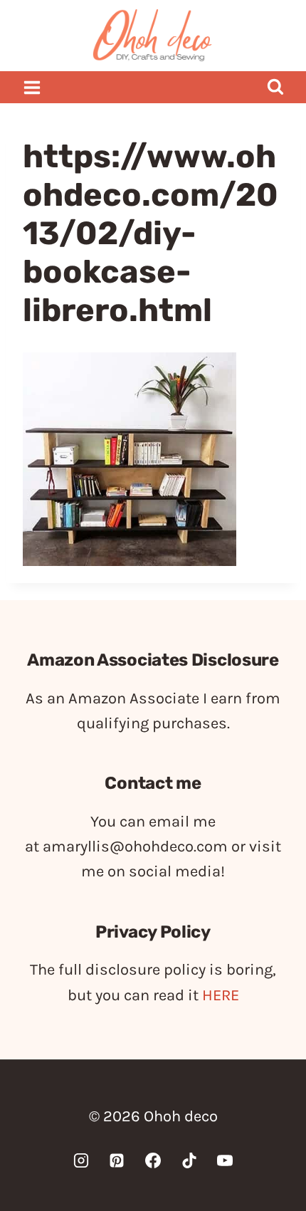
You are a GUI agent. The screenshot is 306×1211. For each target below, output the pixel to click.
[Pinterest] (116, 1160)
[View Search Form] (275, 87)
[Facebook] (153, 1160)
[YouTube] (225, 1160)
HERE (220, 995)
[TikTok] (189, 1160)
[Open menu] (32, 87)
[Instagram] (81, 1160)
